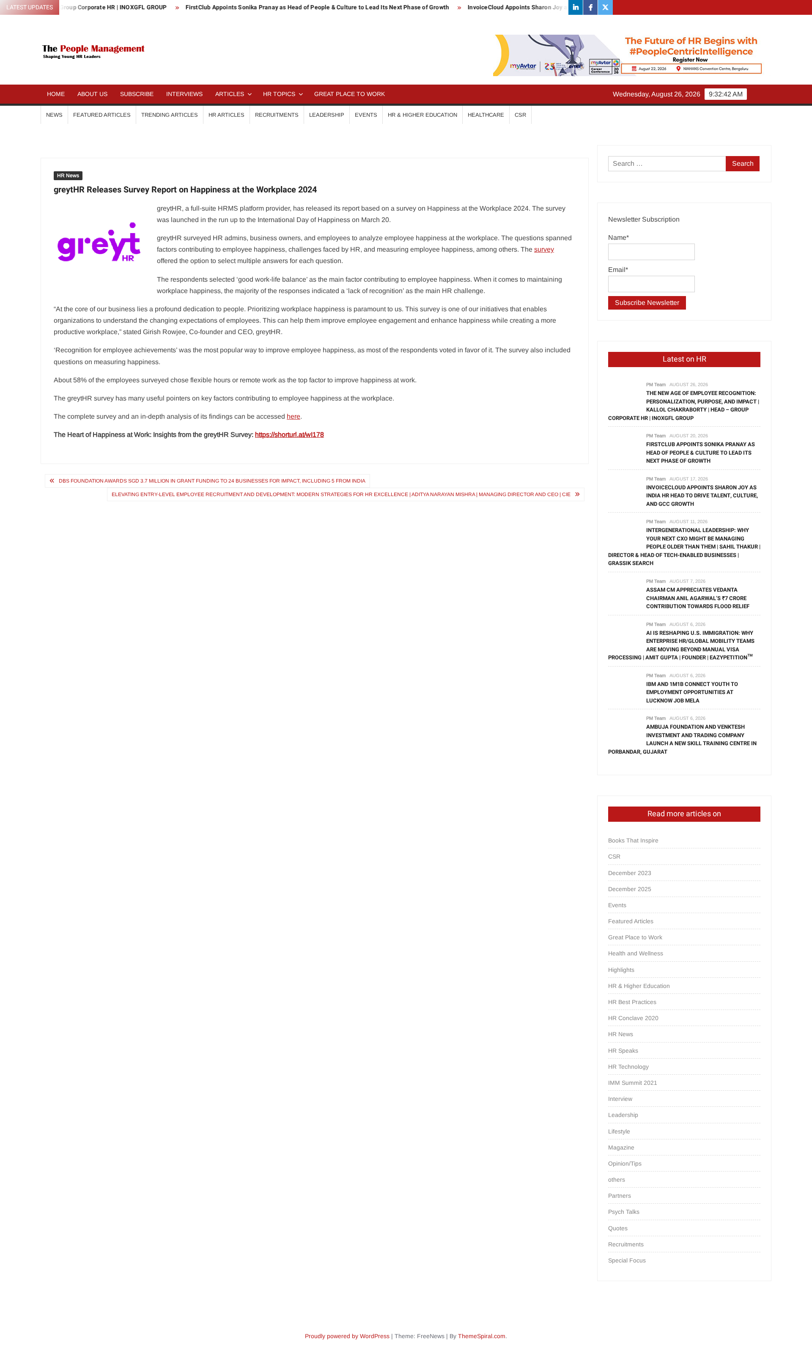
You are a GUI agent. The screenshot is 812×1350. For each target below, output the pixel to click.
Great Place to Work (349, 94)
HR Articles (226, 115)
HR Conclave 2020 (633, 1018)
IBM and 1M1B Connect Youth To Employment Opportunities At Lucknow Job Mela (692, 692)
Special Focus (627, 1260)
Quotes (618, 1228)
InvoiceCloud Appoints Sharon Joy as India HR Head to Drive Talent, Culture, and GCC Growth (564, 7)
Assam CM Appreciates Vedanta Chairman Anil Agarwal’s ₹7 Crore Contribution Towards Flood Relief (697, 598)
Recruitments (277, 115)
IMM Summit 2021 (632, 1082)
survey (544, 249)
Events (366, 115)
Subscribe (137, 94)
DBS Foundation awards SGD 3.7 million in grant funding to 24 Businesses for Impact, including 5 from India (212, 481)
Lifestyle (619, 1131)
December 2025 (629, 889)
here (293, 416)
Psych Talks (623, 1211)
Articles (229, 94)
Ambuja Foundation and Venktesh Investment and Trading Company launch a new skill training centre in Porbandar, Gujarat (682, 739)
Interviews (184, 94)
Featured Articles (102, 115)
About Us (92, 94)
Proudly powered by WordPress (347, 1336)
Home (56, 94)
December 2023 (629, 873)
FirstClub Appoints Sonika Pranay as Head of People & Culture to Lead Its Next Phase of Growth (285, 7)
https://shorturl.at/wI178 (289, 434)
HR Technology (628, 1066)
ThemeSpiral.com (481, 1336)
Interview (620, 1098)
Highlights (621, 969)
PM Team (656, 384)
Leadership (326, 115)
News (54, 115)
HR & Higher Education (422, 115)
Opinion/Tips (625, 1163)
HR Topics (279, 94)
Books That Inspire (633, 840)
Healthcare (486, 115)
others (616, 1179)
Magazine (621, 1147)
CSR (520, 115)
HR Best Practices (632, 1002)
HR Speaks (623, 1050)
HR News (68, 175)
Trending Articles (169, 115)
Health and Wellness (635, 953)
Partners (619, 1195)
